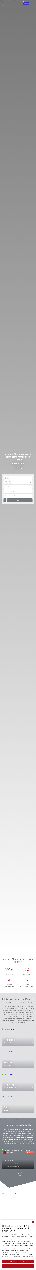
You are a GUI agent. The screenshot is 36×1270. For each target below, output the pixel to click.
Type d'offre (7, 477)
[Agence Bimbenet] (29, 4)
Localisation (8, 487)
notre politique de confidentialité (17, 1258)
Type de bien (7, 481)
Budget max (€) (10, 491)
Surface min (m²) (10, 496)
